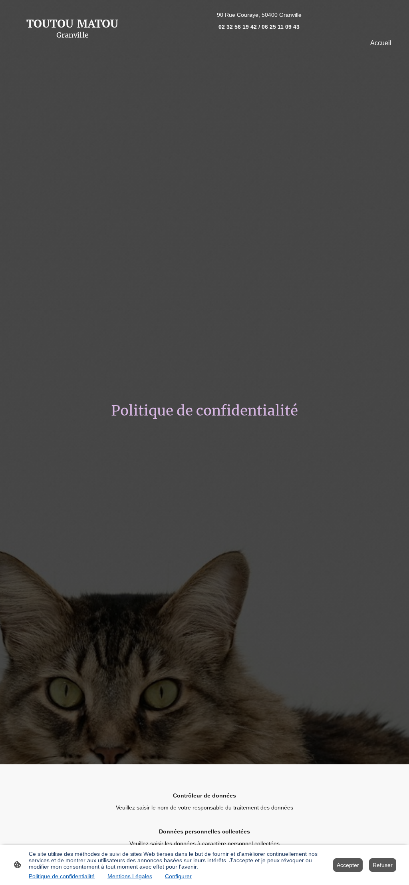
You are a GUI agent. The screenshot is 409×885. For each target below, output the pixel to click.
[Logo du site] (72, 45)
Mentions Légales (129, 876)
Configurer (178, 876)
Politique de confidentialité (62, 876)
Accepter (348, 865)
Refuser (383, 865)
